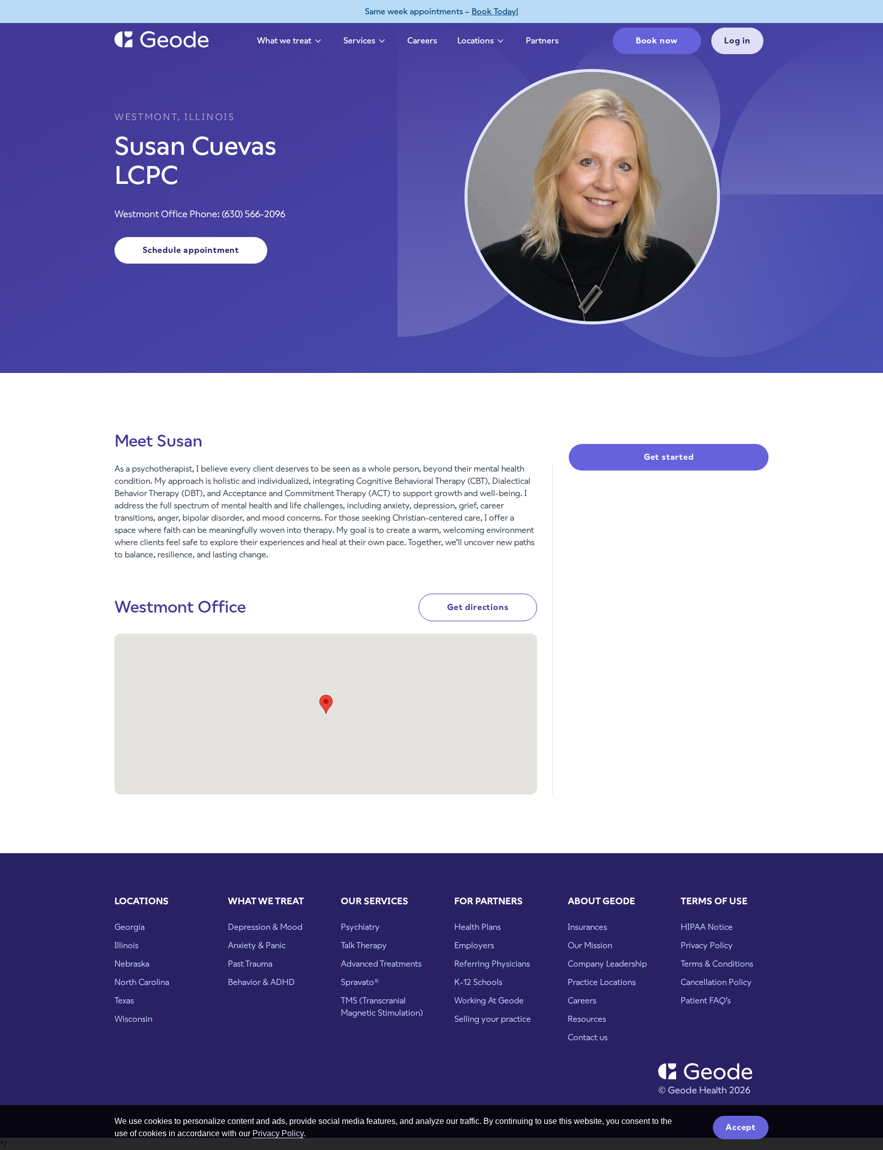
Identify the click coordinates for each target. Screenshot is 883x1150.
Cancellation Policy (716, 982)
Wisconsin (133, 1019)
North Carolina (141, 982)
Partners (542, 40)
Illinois (126, 945)
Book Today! (495, 11)
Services (365, 43)
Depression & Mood (265, 927)
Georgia (129, 927)
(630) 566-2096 (253, 213)
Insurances (587, 927)
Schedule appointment (191, 250)
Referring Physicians (492, 964)
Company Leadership (607, 964)
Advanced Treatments (381, 964)
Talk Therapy (364, 945)
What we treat (290, 43)
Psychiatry (360, 927)
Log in (737, 40)
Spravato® (360, 982)
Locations (481, 43)
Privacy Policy (278, 1133)
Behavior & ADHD (261, 982)
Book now (657, 40)
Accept (741, 1127)
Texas (124, 1000)
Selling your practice (492, 1019)
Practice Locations (602, 982)
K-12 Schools (478, 982)
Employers (474, 945)
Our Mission (590, 945)
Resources (587, 1019)
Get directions (477, 607)
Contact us (588, 1037)
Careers (422, 40)
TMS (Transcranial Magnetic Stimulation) (382, 1007)
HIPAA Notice (707, 927)
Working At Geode (489, 1000)
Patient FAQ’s (706, 1000)
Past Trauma (250, 964)
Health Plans (477, 927)
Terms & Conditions (717, 964)
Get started (669, 457)
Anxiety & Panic (257, 945)
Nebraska (131, 964)
